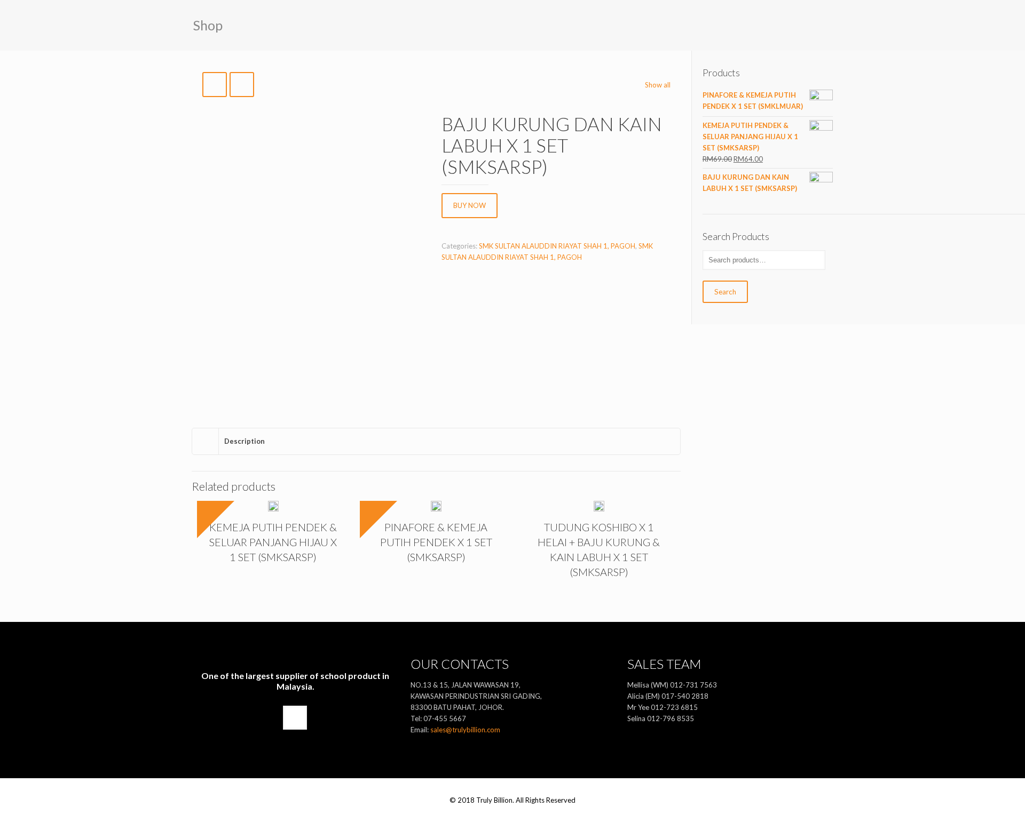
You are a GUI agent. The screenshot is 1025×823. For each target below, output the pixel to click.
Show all (658, 85)
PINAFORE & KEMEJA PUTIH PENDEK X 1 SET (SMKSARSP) (436, 542)
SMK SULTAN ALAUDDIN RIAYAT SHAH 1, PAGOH (557, 246)
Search (725, 291)
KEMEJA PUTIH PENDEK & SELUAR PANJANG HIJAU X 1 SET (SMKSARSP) (273, 542)
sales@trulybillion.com (465, 729)
